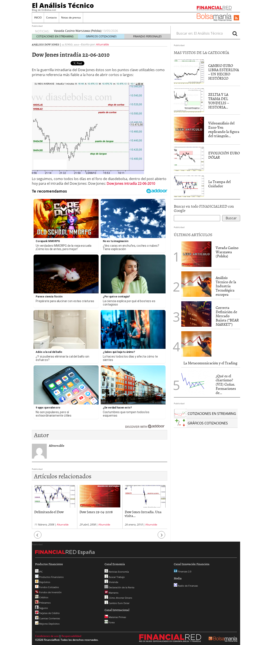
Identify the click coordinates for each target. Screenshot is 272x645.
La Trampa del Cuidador (219, 184)
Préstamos (44, 602)
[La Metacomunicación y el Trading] (196, 344)
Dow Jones (51, 44)
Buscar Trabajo (116, 577)
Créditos (43, 597)
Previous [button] (37, 536)
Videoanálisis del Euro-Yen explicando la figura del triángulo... (223, 129)
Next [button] (161, 536)
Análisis (38, 44)
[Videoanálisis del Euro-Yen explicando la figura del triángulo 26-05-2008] (189, 129)
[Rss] (236, 18)
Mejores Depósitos (49, 623)
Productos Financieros (51, 577)
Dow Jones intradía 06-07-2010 (144, 513)
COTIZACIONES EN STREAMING (55, 36)
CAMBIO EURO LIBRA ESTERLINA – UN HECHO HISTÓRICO (223, 72)
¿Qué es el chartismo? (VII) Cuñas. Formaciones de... (226, 384)
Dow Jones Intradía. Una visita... (97, 513)
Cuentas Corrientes (49, 618)
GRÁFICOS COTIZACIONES (101, 36)
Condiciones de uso (47, 636)
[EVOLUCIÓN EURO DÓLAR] (189, 158)
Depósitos (44, 582)
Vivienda (113, 582)
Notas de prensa (71, 17)
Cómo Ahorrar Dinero (120, 597)
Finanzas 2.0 (184, 571)
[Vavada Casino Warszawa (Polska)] (196, 253)
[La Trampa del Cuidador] (189, 185)
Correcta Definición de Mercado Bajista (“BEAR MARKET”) (227, 316)
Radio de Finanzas (187, 585)
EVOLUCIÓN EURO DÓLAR (224, 155)
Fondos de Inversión (50, 592)
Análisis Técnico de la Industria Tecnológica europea (91, 31)
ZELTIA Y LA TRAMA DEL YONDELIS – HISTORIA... (218, 101)
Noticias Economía (118, 571)
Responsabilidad (71, 636)
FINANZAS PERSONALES (147, 36)
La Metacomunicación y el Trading (210, 363)
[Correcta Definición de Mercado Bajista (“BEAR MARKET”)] (196, 314)
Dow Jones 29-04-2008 (50, 511)
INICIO (38, 17)
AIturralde (102, 44)
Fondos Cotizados (48, 587)
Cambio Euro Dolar (118, 603)
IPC (40, 571)
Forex (111, 622)
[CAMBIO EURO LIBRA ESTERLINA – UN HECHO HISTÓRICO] (189, 71)
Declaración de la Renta (121, 587)
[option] (108, 30)
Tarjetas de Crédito (49, 613)
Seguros (43, 608)
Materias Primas (117, 617)
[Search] (234, 33)
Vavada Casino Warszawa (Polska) (227, 252)
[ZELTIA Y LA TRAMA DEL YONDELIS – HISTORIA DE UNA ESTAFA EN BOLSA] (189, 100)
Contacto (51, 17)
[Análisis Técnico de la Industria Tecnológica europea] (196, 284)
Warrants (113, 592)
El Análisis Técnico (63, 5)
